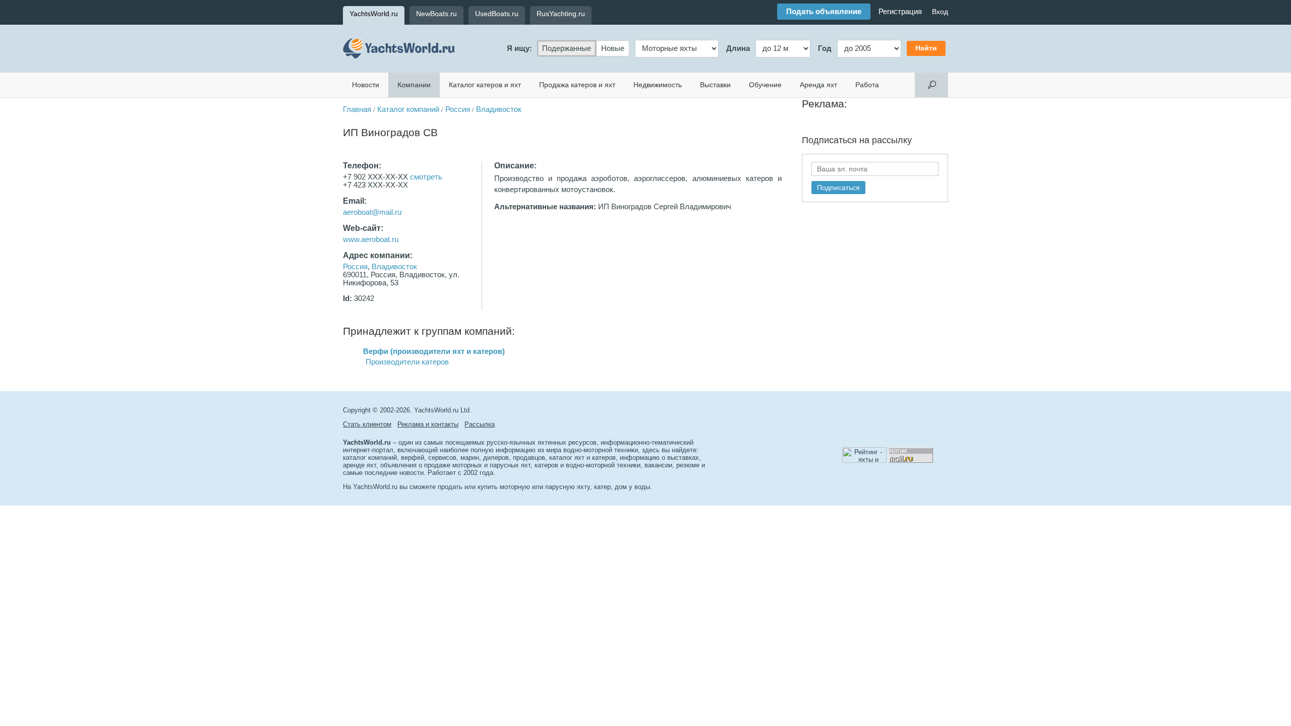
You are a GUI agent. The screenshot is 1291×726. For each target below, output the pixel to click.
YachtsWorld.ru (373, 14)
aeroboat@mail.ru (372, 212)
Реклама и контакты (427, 424)
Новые (612, 48)
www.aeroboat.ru (370, 239)
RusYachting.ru (561, 14)
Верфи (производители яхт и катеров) (434, 351)
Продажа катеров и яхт (577, 85)
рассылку (892, 140)
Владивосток (498, 109)
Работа (867, 85)
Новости (365, 85)
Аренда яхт (818, 85)
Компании (414, 85)
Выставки (715, 85)
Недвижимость (657, 85)
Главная (357, 109)
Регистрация (900, 12)
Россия (457, 109)
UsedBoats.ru (496, 14)
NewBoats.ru (436, 14)
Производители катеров (407, 362)
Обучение (765, 85)
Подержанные (566, 48)
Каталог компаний (408, 109)
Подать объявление (823, 12)
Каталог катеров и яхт (485, 85)
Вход (940, 12)
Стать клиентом (367, 424)
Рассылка (479, 424)
